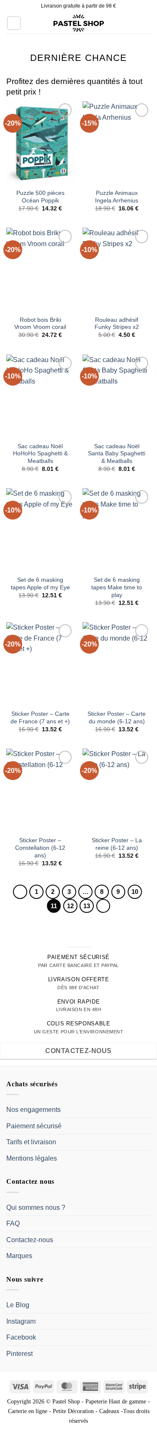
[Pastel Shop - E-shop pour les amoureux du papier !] (79, 23)
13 (86, 905)
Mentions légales (31, 1158)
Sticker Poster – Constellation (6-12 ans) (40, 847)
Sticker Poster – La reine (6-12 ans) (117, 844)
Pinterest (19, 1353)
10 (134, 891)
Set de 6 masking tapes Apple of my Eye (40, 584)
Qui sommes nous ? (35, 1207)
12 (70, 905)
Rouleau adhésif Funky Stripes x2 (117, 324)
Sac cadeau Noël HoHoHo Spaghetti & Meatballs (40, 453)
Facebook (21, 1337)
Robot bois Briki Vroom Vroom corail (40, 324)
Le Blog (17, 1305)
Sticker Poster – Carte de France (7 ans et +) (40, 718)
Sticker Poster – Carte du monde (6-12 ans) (117, 718)
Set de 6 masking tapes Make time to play (116, 587)
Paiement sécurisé (34, 1126)
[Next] (103, 906)
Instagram (21, 1321)
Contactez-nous (29, 1239)
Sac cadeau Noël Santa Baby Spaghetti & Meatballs (116, 453)
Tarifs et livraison (31, 1142)
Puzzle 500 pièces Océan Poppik (40, 197)
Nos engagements (33, 1109)
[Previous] (20, 892)
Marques (19, 1255)
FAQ (13, 1223)
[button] (14, 23)
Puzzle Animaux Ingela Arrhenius (116, 197)
